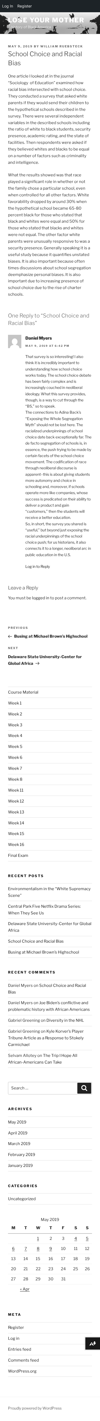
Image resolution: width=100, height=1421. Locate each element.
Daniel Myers (38, 338)
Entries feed (19, 1349)
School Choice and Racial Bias (36, 941)
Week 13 (16, 812)
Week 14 (16, 823)
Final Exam (18, 855)
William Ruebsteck (61, 46)
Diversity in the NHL (65, 1020)
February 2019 (21, 1154)
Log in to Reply (37, 566)
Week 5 (15, 746)
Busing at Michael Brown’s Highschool (43, 952)
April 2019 (17, 1133)
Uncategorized (22, 1198)
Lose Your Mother (46, 20)
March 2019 (19, 1143)
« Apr (25, 1289)
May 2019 (17, 1122)
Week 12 (16, 801)
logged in (40, 598)
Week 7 (15, 768)
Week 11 (15, 790)
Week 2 (15, 714)
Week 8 (15, 779)
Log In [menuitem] (7, 6)
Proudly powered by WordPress (35, 1408)
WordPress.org (22, 1371)
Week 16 (16, 844)
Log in (13, 1338)
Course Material (23, 692)
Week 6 (15, 757)
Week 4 (15, 735)
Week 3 (15, 725)
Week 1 (15, 703)
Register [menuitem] (24, 6)
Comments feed (23, 1360)
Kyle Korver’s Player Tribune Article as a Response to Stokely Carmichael (46, 1038)
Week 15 (16, 833)
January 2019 (20, 1165)
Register (16, 1327)
